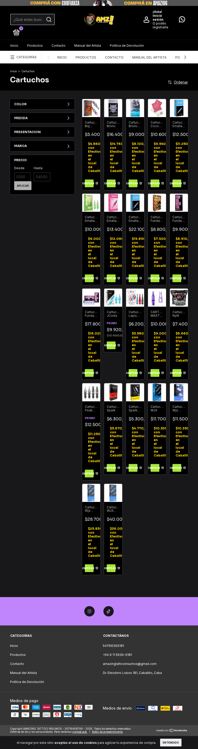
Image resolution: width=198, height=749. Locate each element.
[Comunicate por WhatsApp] (182, 20)
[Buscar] (48, 19)
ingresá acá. (79, 731)
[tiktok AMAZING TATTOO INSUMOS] (108, 611)
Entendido (171, 742)
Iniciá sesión (158, 17)
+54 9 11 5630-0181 (117, 655)
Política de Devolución (127, 45)
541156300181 (113, 646)
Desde (19, 168)
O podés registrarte (160, 25)
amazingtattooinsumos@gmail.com (129, 664)
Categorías (26, 57)
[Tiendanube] (172, 731)
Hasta (38, 168)
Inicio (14, 45)
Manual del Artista (87, 45)
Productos (35, 45)
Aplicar (23, 185)
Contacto (58, 45)
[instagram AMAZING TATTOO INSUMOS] (89, 611)
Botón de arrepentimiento (107, 731)
